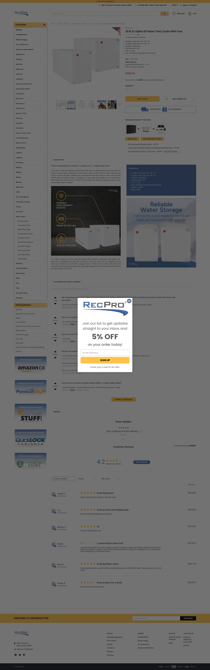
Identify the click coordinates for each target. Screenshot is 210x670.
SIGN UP (105, 360)
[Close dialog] (129, 301)
